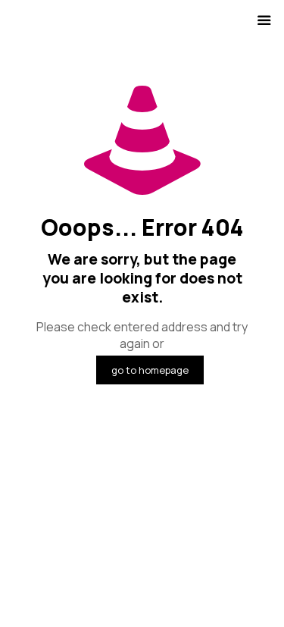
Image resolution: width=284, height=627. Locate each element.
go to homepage (150, 370)
